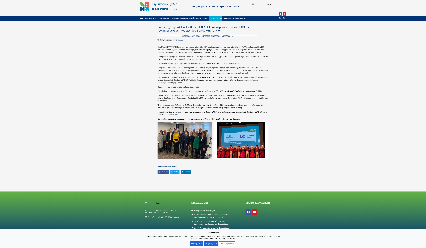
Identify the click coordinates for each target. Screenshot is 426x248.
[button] (163, 172)
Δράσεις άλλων (176, 40)
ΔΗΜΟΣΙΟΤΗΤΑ (240, 18)
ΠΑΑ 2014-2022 (229, 18)
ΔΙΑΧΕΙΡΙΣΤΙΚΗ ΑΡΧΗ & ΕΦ (148, 18)
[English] (281, 18)
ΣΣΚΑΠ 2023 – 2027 (164, 18)
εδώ (197, 87)
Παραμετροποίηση (227, 244)
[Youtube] (284, 14)
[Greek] (284, 18)
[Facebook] (280, 14)
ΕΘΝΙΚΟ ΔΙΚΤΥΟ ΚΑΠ (200, 18)
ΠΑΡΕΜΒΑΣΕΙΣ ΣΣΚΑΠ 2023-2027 (182, 18)
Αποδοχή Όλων (196, 244)
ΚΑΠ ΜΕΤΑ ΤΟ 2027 (216, 18)
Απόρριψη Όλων (211, 244)
